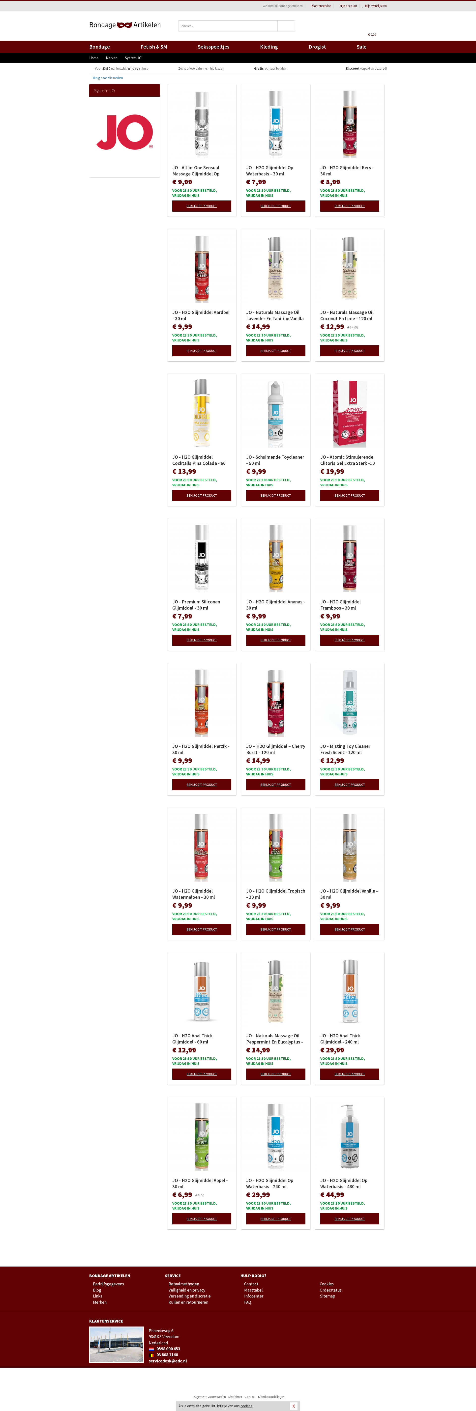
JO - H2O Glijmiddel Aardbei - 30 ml (201, 315)
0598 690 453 (168, 1349)
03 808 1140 (167, 1354)
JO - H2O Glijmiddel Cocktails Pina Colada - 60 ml (199, 460)
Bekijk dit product (202, 206)
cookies (246, 1406)
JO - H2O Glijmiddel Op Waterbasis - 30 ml (269, 171)
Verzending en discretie (190, 1296)
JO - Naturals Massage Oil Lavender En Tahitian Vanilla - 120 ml (275, 315)
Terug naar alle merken (107, 78)
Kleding (269, 46)
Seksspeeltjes (213, 46)
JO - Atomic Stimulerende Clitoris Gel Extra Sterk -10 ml (347, 460)
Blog (97, 1290)
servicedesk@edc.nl (168, 1361)
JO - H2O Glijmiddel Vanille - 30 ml (349, 894)
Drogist (317, 46)
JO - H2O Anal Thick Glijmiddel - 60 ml (192, 1039)
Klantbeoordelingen (271, 1397)
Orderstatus (331, 1290)
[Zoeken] (286, 25)
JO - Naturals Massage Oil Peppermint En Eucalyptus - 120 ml (274, 1039)
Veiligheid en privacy (187, 1290)
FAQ (247, 1302)
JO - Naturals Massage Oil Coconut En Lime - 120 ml (347, 315)
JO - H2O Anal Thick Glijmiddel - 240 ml (340, 1039)
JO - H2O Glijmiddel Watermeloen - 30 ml (193, 894)
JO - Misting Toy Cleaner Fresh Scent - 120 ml (345, 749)
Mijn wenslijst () (375, 6)
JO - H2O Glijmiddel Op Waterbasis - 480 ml (343, 1183)
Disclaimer (235, 1397)
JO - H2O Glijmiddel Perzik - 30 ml (201, 749)
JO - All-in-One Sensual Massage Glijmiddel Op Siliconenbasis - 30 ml (195, 171)
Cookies (327, 1284)
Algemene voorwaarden (210, 1397)
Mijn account (348, 6)
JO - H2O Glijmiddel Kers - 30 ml (347, 171)
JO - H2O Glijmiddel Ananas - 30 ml (275, 605)
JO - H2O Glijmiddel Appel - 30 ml (200, 1183)
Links (97, 1296)
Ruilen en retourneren (188, 1302)
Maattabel (253, 1290)
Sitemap (327, 1296)
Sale (361, 46)
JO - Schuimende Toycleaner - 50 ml (275, 460)
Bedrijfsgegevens (108, 1284)
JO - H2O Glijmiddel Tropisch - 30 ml (275, 894)
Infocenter (253, 1296)
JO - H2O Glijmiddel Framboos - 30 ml (340, 605)
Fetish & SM (154, 46)
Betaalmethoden (184, 1284)
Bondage (99, 46)
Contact (251, 1284)
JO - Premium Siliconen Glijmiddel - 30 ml (196, 605)
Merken (100, 1302)
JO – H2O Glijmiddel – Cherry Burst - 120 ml (275, 749)
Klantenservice (321, 6)
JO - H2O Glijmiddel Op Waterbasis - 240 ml (269, 1183)
